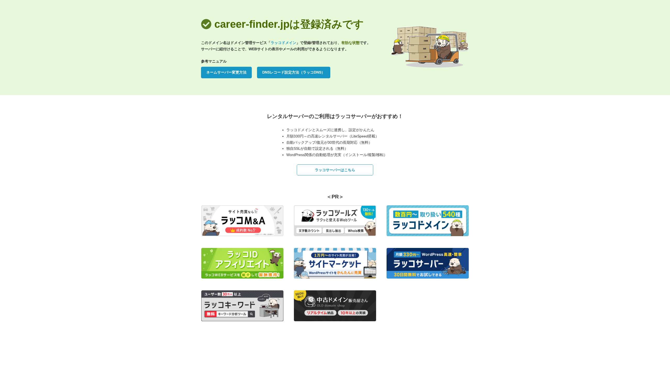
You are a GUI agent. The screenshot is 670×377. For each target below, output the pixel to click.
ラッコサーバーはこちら (335, 170)
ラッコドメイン (283, 43)
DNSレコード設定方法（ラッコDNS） (293, 72)
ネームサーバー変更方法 (226, 72)
